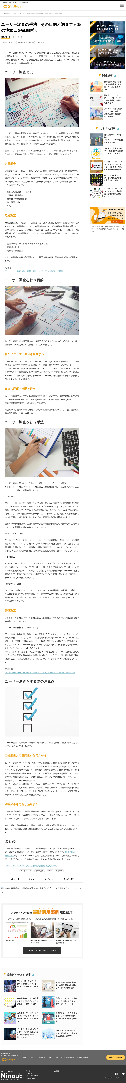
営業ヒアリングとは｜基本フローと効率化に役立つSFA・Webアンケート (66, 1001)
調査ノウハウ (18, 13)
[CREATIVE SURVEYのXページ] (123, 1074)
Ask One (29, 1073)
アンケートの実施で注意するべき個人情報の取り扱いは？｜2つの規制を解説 (66, 985)
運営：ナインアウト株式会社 (10, 1079)
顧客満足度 (21, 42)
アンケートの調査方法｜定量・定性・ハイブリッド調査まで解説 (34, 271)
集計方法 (41, 42)
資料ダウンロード (116, 1057)
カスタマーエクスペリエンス (47, 1057)
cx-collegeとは (68, 1057)
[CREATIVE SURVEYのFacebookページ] (116, 1074)
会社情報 (56, 1071)
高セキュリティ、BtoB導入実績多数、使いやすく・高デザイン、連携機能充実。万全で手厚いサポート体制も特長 (107, 229)
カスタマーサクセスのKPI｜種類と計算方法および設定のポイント (113, 150)
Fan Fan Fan (31, 1078)
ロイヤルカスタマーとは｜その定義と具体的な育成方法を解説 (113, 177)
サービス (28, 1071)
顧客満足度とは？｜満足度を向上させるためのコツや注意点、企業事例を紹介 (27, 1001)
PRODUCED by (7, 1072)
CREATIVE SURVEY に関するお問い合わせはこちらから (31, 866)
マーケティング (8, 42)
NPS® (31, 42)
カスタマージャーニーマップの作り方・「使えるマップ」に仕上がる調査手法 (40, 673)
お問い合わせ (83, 1057)
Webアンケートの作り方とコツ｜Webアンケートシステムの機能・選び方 (66, 1033)
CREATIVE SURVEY (33, 1076)
